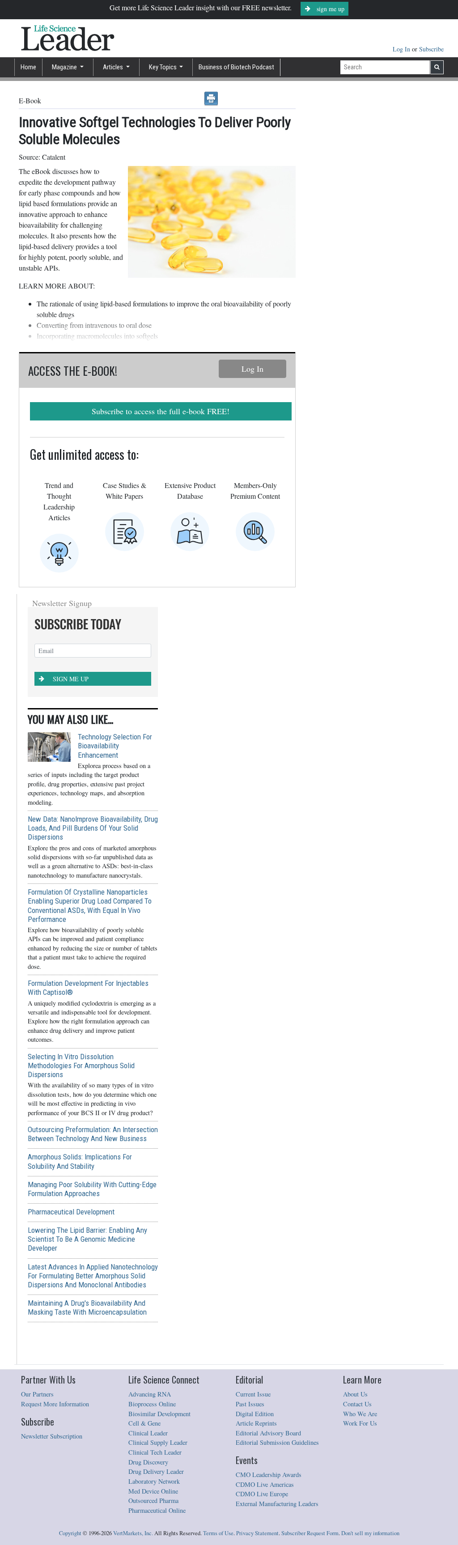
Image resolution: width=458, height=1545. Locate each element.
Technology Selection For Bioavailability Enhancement (115, 745)
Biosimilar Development (159, 1413)
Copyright (70, 1533)
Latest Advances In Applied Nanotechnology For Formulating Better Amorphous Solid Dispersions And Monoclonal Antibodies (93, 1275)
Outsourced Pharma (153, 1500)
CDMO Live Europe (262, 1494)
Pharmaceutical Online (157, 1510)
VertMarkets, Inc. (133, 1533)
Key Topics (163, 67)
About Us (355, 1394)
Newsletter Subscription (51, 1436)
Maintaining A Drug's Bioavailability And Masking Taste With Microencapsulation (87, 1307)
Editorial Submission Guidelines (277, 1442)
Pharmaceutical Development (71, 1211)
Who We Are (360, 1413)
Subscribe (431, 49)
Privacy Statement (257, 1533)
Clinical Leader (148, 1433)
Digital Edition (255, 1413)
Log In (402, 49)
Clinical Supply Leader (157, 1442)
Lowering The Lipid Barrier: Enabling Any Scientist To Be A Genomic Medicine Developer (87, 1239)
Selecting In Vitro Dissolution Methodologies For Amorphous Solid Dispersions (81, 1065)
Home (28, 67)
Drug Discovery (148, 1462)
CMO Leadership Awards (268, 1474)
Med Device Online (153, 1491)
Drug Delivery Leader (156, 1471)
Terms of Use (218, 1533)
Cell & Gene (144, 1423)
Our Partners (37, 1394)
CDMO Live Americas (265, 1484)
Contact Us (357, 1404)
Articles (113, 67)
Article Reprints (256, 1423)
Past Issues (250, 1404)
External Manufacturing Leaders (277, 1503)
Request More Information (55, 1404)
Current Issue (253, 1394)
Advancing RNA (149, 1394)
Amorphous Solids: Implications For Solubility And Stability (80, 1161)
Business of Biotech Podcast (236, 67)
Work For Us (360, 1423)
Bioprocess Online (152, 1404)
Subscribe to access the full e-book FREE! (160, 411)
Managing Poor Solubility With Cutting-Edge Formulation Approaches (92, 1189)
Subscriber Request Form (310, 1533)
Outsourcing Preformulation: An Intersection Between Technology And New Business (93, 1134)
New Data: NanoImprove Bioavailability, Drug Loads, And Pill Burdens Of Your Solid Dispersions (93, 828)
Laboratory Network (154, 1481)
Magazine (65, 67)
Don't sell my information (370, 1533)
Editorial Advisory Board (268, 1433)
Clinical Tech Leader (155, 1452)
